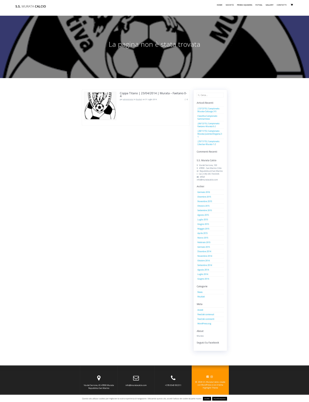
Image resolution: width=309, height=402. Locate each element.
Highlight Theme (210, 387)
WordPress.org (204, 323)
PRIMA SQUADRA (244, 5)
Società (230, 5)
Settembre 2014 (204, 265)
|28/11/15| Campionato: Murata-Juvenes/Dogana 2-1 (209, 134)
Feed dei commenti (205, 319)
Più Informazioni (220, 399)
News (200, 292)
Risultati (139, 99)
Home (219, 5)
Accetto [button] (207, 399)
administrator (128, 99)
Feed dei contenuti (205, 314)
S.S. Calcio (30, 6)
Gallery (270, 5)
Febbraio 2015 (203, 242)
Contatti (282, 5)
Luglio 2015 (202, 219)
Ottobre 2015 (203, 206)
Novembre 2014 (204, 256)
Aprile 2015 (202, 233)
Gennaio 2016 (203, 192)
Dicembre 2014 (204, 251)
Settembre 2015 (204, 210)
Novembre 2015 (204, 201)
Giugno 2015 (203, 224)
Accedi (200, 310)
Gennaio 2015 (203, 247)
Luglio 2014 (202, 274)
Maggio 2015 (203, 228)
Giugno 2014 (203, 278)
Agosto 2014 (203, 269)
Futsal (259, 5)
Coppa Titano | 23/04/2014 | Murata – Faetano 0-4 (153, 94)
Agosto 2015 (203, 215)
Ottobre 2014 (203, 260)
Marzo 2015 (202, 237)
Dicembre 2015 (204, 196)
